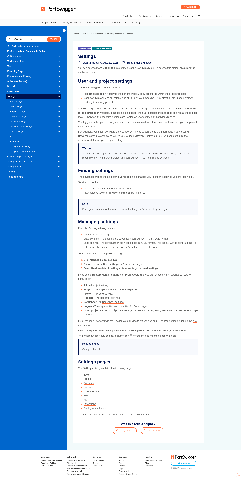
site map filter (129, 289)
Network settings (18, 121)
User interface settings (21, 126)
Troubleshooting (15, 177)
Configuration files (92, 349)
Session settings (18, 116)
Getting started (14, 56)
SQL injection (72, 463)
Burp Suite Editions (49, 463)
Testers (96, 463)
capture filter (106, 306)
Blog (147, 463)
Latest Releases (95, 22)
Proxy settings (104, 293)
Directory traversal (74, 471)
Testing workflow (15, 61)
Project (87, 378)
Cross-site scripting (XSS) (77, 460)
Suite (86, 395)
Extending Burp (15, 71)
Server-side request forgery (78, 474)
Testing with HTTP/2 (17, 167)
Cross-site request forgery (77, 466)
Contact (122, 466)
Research (149, 466)
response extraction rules (97, 414)
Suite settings (16, 131)
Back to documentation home (25, 46)
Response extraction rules (23, 151)
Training (136, 22)
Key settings (16, 101)
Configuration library (20, 146)
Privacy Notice (125, 471)
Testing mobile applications (20, 162)
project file (175, 93)
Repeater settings (110, 297)
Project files (13, 91)
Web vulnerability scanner (51, 460)
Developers (97, 466)
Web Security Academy (154, 460)
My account (190, 7)
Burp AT (11, 86)
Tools (10, 66)
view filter (124, 306)
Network (88, 387)
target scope (105, 289)
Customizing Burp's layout (20, 156)
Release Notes (47, 466)
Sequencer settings (113, 302)
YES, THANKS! (127, 431)
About (121, 460)
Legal (121, 469)
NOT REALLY (154, 431)
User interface (91, 391)
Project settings (17, 111)
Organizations (98, 460)
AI (11, 136)
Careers (122, 463)
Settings (11, 96)
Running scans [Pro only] (19, 76)
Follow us (185, 463)
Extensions (15, 141)
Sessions (89, 383)
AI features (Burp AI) (17, 81)
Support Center (48, 22)
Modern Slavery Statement (130, 474)
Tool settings (16, 106)
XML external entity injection (78, 469)
